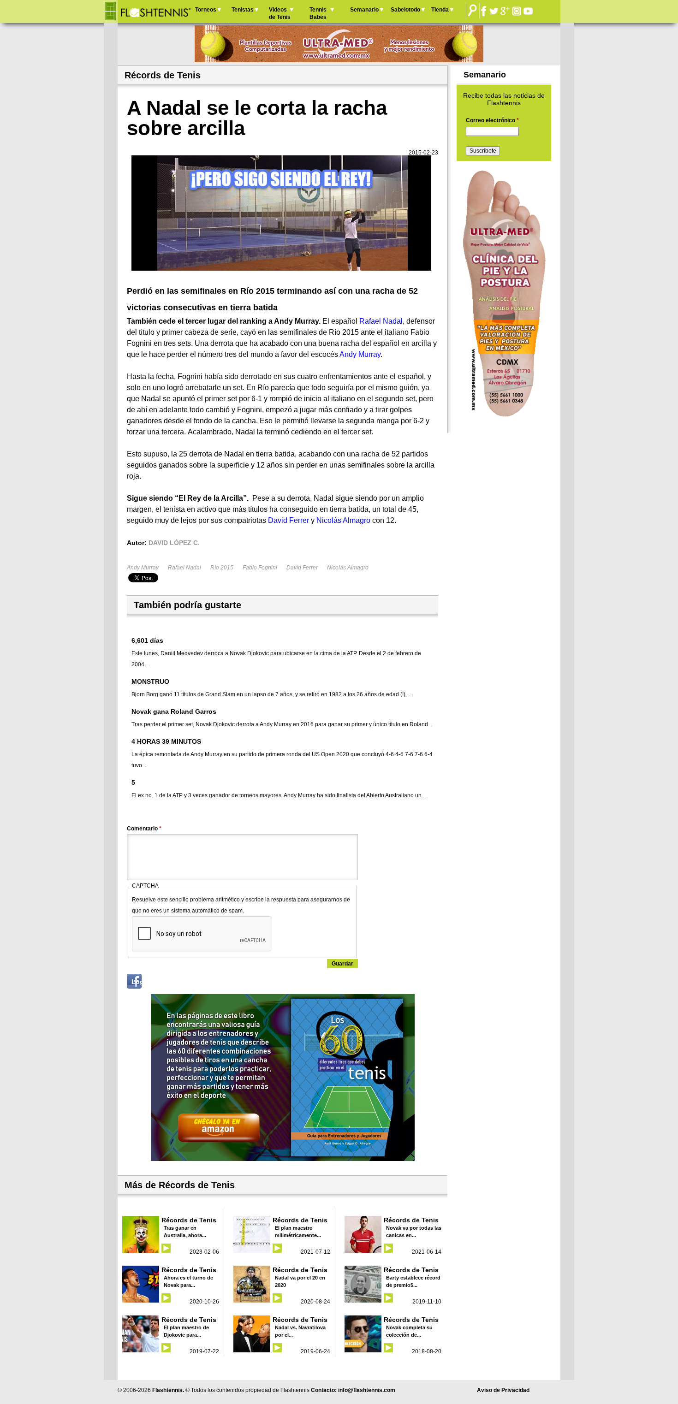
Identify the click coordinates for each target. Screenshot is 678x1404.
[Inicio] (155, 11)
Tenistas (243, 9)
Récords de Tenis (188, 1220)
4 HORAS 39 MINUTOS (166, 741)
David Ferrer (302, 567)
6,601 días (147, 640)
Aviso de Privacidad (503, 1390)
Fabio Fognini (260, 567)
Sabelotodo (405, 9)
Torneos (205, 9)
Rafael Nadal (184, 567)
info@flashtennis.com (366, 1390)
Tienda (440, 9)
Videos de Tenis (280, 13)
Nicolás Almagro (348, 567)
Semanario (364, 9)
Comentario (144, 828)
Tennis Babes (318, 13)
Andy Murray (143, 567)
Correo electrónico (492, 120)
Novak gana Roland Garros (173, 711)
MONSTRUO (150, 681)
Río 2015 (221, 567)
